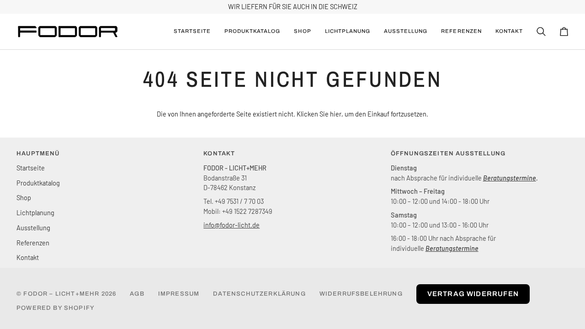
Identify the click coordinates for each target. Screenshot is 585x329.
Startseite (30, 168)
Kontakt (27, 257)
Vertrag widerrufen (473, 293)
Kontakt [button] (219, 153)
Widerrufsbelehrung (361, 294)
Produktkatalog (38, 183)
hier (335, 114)
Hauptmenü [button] (38, 153)
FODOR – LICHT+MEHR (61, 294)
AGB (137, 294)
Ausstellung (33, 227)
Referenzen (32, 243)
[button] (252, 31)
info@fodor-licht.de (231, 225)
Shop (23, 197)
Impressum (179, 294)
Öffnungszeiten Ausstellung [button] (448, 153)
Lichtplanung (35, 212)
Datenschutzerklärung (259, 294)
